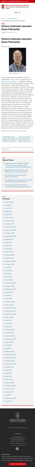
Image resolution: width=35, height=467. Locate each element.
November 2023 (10, 283)
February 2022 (10, 330)
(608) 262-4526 (19, 445)
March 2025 (9, 252)
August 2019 (9, 392)
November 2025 (10, 230)
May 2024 (8, 274)
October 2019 (9, 389)
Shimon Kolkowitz (15, 79)
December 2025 (10, 227)
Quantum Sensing (22, 131)
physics (23, 1)
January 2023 (9, 305)
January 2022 (9, 333)
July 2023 (8, 295)
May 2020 (8, 373)
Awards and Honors (12, 131)
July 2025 (8, 242)
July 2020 (8, 370)
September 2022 (10, 314)
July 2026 (8, 205)
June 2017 (8, 401)
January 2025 (9, 258)
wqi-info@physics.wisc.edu (19, 443)
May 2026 (8, 211)
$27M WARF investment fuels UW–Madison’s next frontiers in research (16, 171)
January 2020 (9, 382)
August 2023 (9, 292)
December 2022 (10, 308)
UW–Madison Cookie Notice (24, 460)
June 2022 (8, 323)
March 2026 (9, 218)
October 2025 (9, 233)
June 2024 (8, 270)
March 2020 (9, 379)
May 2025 (8, 246)
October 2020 (9, 361)
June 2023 (8, 298)
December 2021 (10, 336)
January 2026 (9, 224)
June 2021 (8, 345)
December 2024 (10, 261)
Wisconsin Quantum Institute (17, 5)
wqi (27, 1)
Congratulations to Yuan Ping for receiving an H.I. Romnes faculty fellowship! (18, 181)
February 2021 (9, 351)
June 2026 (8, 208)
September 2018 (10, 398)
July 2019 (8, 395)
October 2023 (9, 286)
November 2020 (10, 358)
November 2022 (10, 311)
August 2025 (9, 239)
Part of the (17, 428)
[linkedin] (17, 448)
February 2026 (10, 221)
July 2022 (8, 320)
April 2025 (8, 249)
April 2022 (8, 326)
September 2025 (10, 236)
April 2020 (8, 376)
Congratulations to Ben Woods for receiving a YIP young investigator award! (18, 186)
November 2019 (10, 386)
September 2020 (10, 364)
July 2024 (8, 267)
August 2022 (9, 317)
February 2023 (10, 302)
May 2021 (8, 348)
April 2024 (8, 277)
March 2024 (9, 280)
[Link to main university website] (17, 423)
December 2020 (10, 355)
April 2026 (8, 214)
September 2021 (10, 339)
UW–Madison (11, 1)
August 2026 (9, 202)
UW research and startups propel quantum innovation (15, 176)
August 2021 (9, 342)
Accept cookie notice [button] (17, 464)
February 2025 (10, 255)
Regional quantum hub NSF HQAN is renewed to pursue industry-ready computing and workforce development (18, 165)
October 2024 (9, 264)
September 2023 (10, 289)
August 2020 (9, 367)
